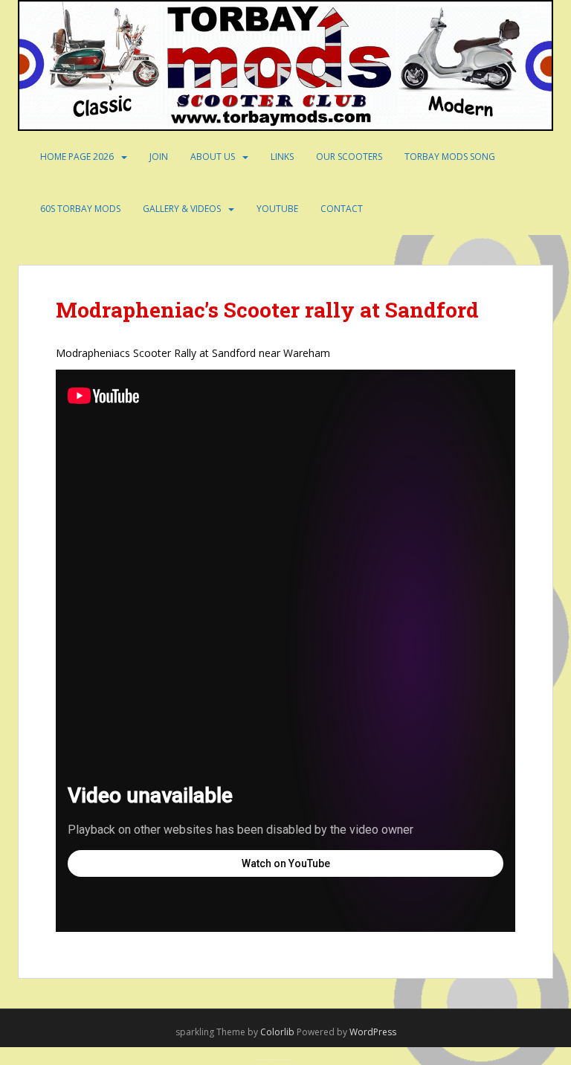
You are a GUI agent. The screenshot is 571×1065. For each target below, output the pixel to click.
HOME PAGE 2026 (77, 156)
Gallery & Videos (182, 208)
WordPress (372, 1032)
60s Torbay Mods (80, 208)
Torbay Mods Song (449, 156)
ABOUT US (212, 156)
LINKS (282, 156)
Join (158, 156)
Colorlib (277, 1032)
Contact (341, 208)
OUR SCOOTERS (349, 156)
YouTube (277, 208)
